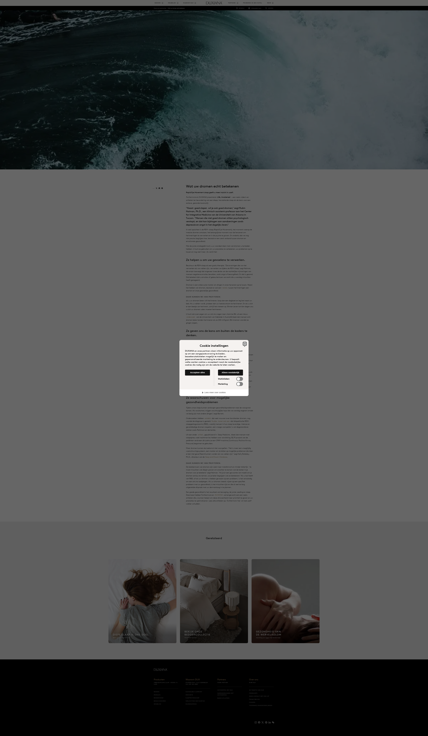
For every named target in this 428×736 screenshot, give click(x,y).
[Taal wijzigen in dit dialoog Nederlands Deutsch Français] (244, 344)
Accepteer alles (197, 372)
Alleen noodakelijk (230, 372)
